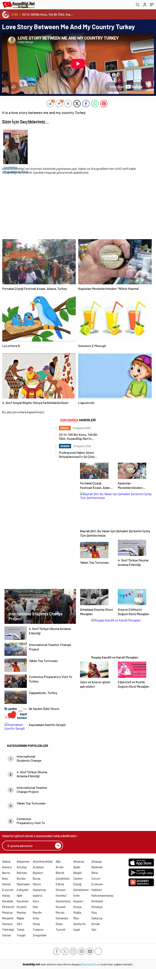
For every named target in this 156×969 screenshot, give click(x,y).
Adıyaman (23, 861)
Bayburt (38, 873)
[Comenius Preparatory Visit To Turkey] (15, 145)
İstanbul (61, 895)
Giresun (61, 890)
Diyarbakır (23, 884)
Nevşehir (8, 918)
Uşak (76, 929)
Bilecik (60, 873)
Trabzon (38, 929)
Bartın (6, 873)
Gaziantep (39, 890)
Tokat (20, 929)
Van (93, 929)
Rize (76, 918)
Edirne (60, 884)
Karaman (23, 901)
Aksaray (78, 861)
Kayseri (78, 901)
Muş (94, 912)
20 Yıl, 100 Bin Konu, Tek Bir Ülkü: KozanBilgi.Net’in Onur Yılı (48, 14)
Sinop (36, 924)
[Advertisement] (77, 210)
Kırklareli (8, 907)
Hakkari (96, 890)
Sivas (59, 924)
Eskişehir (23, 890)
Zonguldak (40, 935)
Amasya (96, 861)
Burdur (21, 878)
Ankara (7, 867)
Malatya (7, 912)
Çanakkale (63, 878)
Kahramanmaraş (102, 895)
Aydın (76, 867)
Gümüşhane (81, 890)
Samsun (7, 924)
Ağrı (58, 861)
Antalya (22, 867)
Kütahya (96, 907)
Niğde (20, 918)
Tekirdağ (8, 929)
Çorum (95, 878)
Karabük (7, 901)
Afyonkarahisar (43, 861)
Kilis (35, 907)
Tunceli (60, 929)
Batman (22, 873)
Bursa (36, 878)
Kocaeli (60, 907)
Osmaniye (62, 918)
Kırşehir (22, 907)
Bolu (5, 878)
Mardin (37, 912)
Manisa (21, 912)
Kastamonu (63, 901)
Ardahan (38, 867)
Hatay (6, 895)
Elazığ (77, 884)
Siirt (19, 924)
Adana (6, 861)
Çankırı (77, 878)
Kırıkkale (97, 901)
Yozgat (21, 935)
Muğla (77, 912)
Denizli (6, 884)
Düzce (37, 884)
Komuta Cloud (91, 964)
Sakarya (96, 918)
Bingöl (77, 873)
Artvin (60, 867)
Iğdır (20, 895)
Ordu (36, 918)
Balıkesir (97, 867)
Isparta (37, 895)
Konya (77, 907)
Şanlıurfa (79, 924)
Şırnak (95, 924)
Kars (36, 901)
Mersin (60, 912)
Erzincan (97, 884)
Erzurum (7, 890)
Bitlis (94, 873)
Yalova (6, 935)
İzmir (76, 895)
